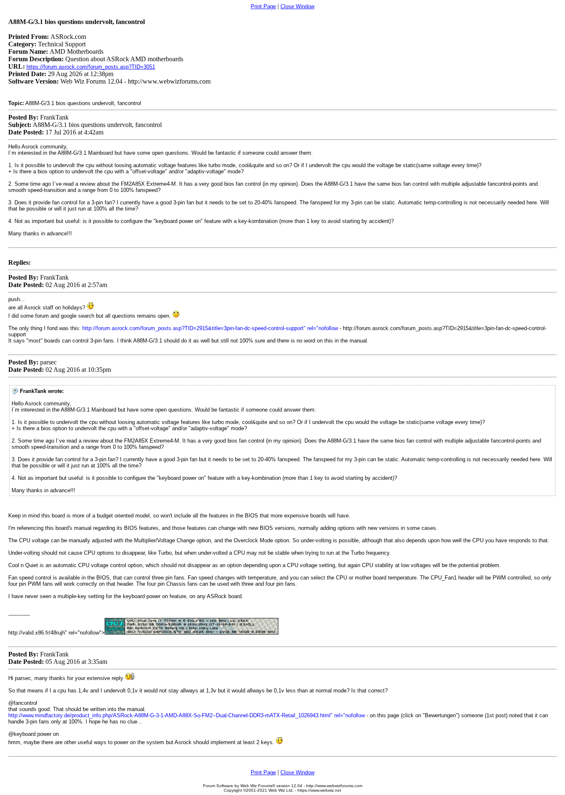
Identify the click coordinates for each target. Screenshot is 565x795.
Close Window (297, 6)
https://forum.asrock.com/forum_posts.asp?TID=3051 (90, 67)
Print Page (263, 6)
